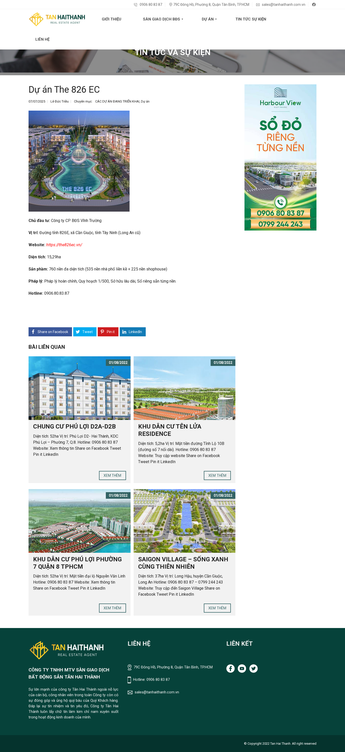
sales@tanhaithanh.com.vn (283, 5)
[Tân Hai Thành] (57, 19)
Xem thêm (112, 475)
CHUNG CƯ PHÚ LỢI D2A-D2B (74, 426)
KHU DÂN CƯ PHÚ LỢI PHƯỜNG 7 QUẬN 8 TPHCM (77, 563)
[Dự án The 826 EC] (79, 161)
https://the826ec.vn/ (64, 244)
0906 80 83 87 (150, 5)
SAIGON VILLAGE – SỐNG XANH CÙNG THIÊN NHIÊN (183, 563)
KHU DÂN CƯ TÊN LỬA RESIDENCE (169, 430)
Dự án (145, 101)
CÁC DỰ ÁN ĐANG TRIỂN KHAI (117, 101)
